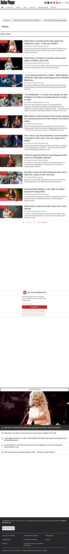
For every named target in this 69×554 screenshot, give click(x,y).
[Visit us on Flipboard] (57, 3)
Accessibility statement (31, 539)
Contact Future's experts (31, 535)
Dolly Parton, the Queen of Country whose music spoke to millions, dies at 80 (30, 433)
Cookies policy (6, 539)
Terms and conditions (8, 535)
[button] (65, 3)
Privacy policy (49, 535)
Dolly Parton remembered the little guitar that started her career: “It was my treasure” (32, 427)
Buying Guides (43, 7)
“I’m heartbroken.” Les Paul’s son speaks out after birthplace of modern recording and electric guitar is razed (33, 446)
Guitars (18, 7)
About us (5, 543)
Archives (44, 222)
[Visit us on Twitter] (48, 3)
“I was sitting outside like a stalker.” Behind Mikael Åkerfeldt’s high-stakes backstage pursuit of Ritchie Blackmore (35, 439)
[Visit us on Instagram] (51, 3)
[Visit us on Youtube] (54, 3)
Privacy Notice (41, 311)
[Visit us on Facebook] (45, 3)
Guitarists (9, 7)
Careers (47, 539)
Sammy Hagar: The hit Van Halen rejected (26, 20)
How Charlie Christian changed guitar (55, 20)
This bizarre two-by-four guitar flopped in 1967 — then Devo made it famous (29, 452)
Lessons (32, 7)
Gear (25, 7)
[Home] (2, 7)
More (53, 7)
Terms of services (39, 310)
